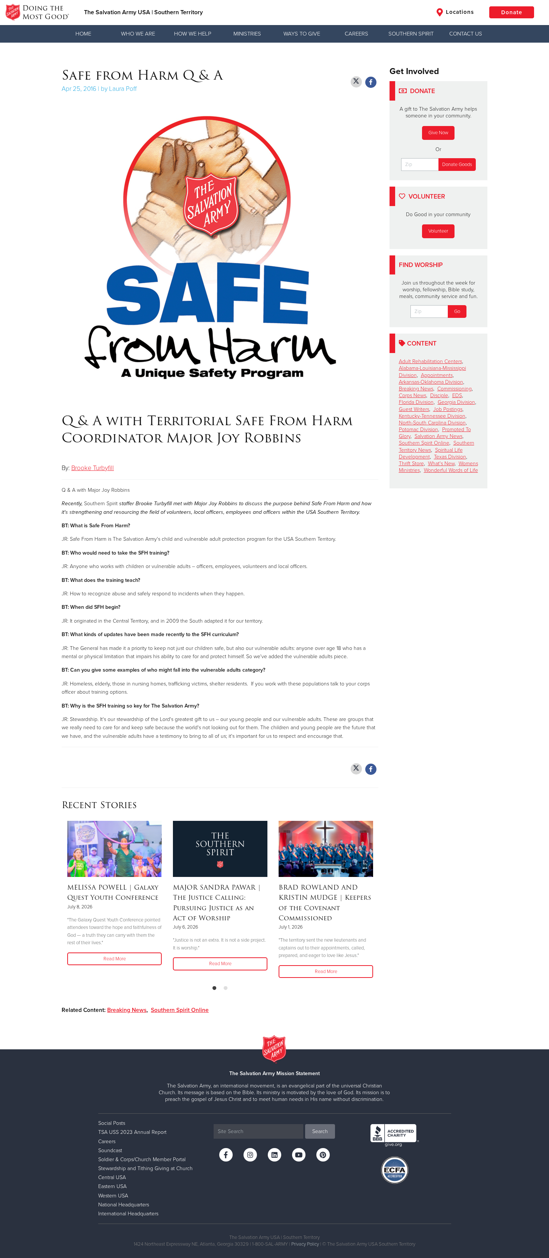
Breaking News (126, 1010)
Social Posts (111, 1123)
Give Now (438, 133)
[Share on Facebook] (370, 82)
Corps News (412, 395)
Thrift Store (411, 463)
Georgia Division (456, 402)
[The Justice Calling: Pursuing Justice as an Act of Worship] (220, 849)
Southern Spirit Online (180, 1010)
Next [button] (376, 900)
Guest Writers (414, 409)
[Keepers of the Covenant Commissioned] (326, 849)
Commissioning (454, 389)
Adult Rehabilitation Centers (430, 361)
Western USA (113, 1196)
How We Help (192, 33)
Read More (114, 959)
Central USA (112, 1177)
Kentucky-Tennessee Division (432, 416)
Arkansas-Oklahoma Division (431, 382)
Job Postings (447, 409)
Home (83, 33)
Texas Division (450, 457)
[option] (114, 893)
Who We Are (138, 33)
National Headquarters (123, 1205)
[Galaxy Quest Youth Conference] (114, 849)
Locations (459, 12)
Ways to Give (301, 33)
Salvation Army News (438, 436)
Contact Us (465, 33)
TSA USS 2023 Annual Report (132, 1132)
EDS (457, 395)
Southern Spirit (411, 33)
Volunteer (438, 231)
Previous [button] (64, 900)
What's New (441, 463)
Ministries (247, 33)
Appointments (437, 375)
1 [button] (214, 988)
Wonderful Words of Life (451, 470)
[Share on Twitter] (356, 82)
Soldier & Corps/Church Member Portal (142, 1159)
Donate (511, 12)
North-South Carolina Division (432, 423)
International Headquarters (128, 1214)
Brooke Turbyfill (92, 468)
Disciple (439, 395)
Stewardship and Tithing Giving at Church (145, 1168)
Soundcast (110, 1150)
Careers (356, 33)
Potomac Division (418, 429)
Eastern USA (112, 1186)
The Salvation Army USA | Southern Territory (143, 12)
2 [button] (225, 988)
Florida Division (416, 402)
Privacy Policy (305, 1244)
